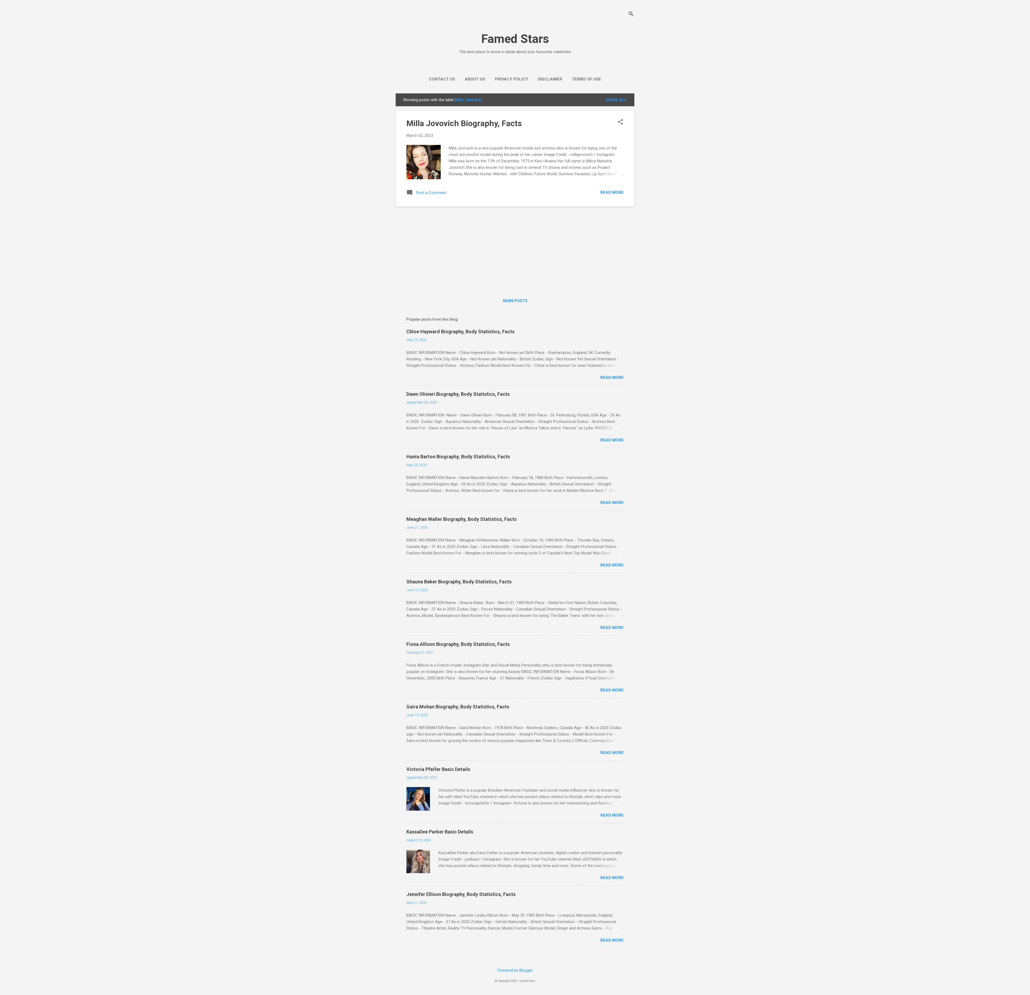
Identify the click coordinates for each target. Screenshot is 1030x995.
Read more (612, 192)
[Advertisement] (515, 248)
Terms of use (586, 79)
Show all (616, 99)
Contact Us (442, 79)
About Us (475, 79)
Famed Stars (515, 39)
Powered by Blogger (515, 970)
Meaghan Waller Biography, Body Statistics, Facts (461, 519)
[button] (620, 122)
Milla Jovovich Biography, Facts (464, 123)
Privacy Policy (511, 79)
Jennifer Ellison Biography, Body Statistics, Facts (461, 894)
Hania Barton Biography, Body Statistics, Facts (458, 456)
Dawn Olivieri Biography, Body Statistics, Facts (458, 394)
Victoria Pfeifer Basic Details (438, 769)
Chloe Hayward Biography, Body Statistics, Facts (460, 331)
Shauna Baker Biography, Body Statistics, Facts (459, 581)
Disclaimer (550, 79)
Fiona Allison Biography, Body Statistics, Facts (458, 644)
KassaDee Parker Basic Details (439, 832)
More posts (515, 301)
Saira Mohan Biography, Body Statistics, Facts (457, 706)
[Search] (631, 14)
